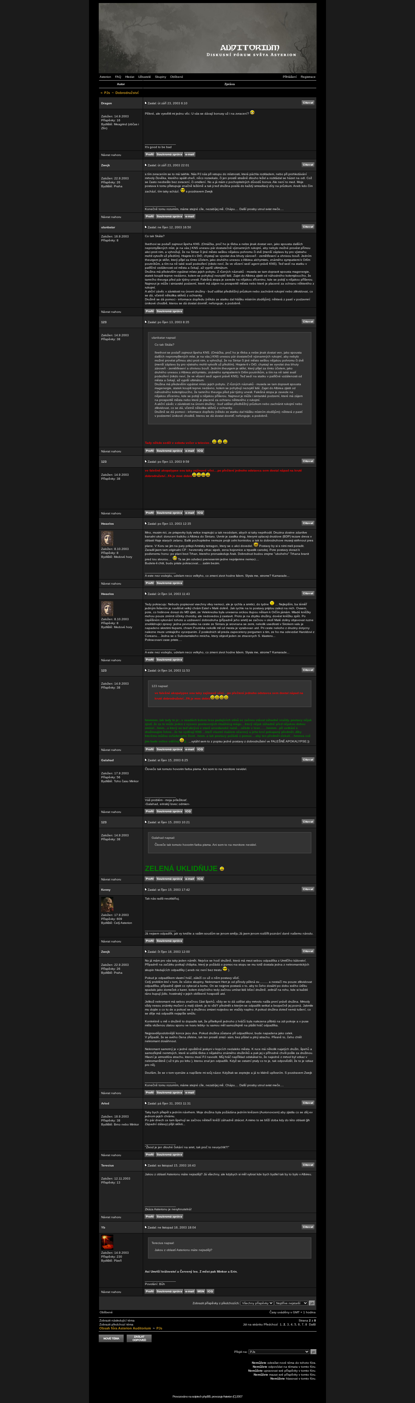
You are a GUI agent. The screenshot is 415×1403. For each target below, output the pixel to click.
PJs (107, 93)
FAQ (118, 76)
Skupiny (160, 76)
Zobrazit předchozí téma (116, 1324)
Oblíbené (176, 76)
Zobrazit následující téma (117, 1320)
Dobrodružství (127, 93)
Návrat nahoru (111, 155)
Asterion (105, 76)
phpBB (206, 1396)
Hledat (129, 76)
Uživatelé (144, 76)
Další (312, 1324)
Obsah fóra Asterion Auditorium (125, 1328)
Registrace (308, 76)
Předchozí (271, 1324)
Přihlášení (290, 76)
